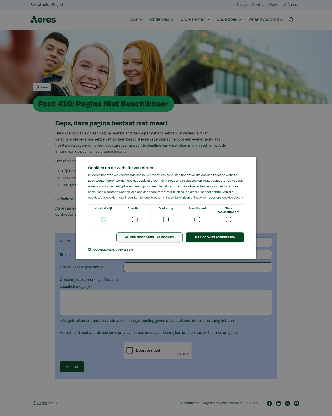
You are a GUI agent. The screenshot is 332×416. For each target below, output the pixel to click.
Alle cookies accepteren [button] (214, 237)
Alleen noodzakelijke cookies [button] (149, 237)
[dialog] (166, 208)
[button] (110, 249)
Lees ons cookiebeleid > (226, 198)
